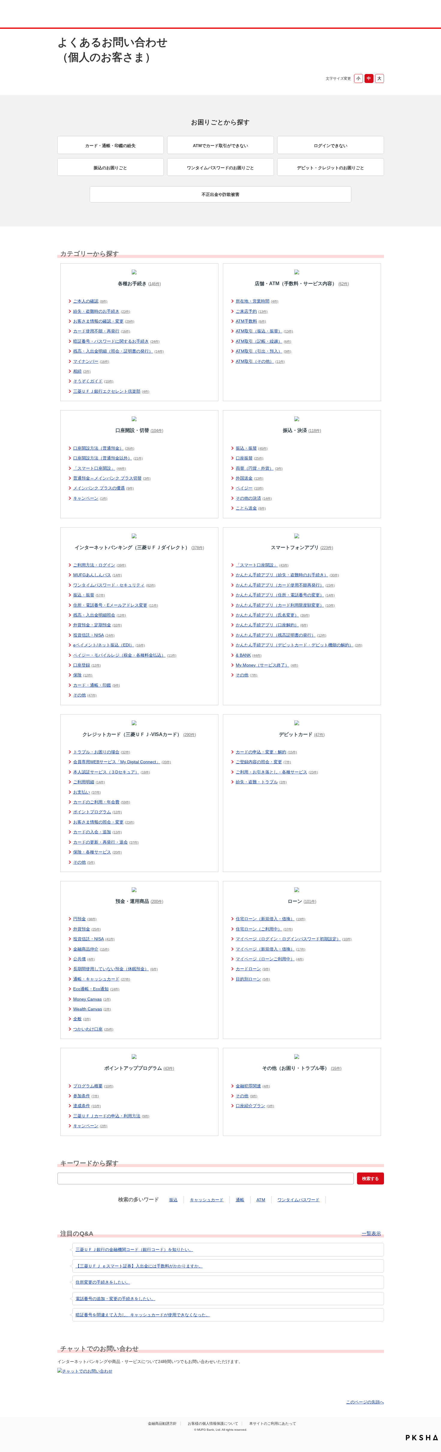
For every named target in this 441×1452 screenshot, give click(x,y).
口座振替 (249, 458)
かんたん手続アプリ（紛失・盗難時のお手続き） (287, 574)
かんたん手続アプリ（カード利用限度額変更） (285, 605)
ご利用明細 (89, 781)
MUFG (108, 14)
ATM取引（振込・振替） (264, 331)
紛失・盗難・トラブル (261, 781)
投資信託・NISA (94, 635)
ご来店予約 (252, 311)
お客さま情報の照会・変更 (103, 822)
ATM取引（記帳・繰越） (263, 341)
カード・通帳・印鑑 (96, 685)
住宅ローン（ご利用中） (264, 929)
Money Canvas (92, 999)
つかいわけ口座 (93, 1029)
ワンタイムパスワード (299, 1200)
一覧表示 (371, 1233)
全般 (82, 1018)
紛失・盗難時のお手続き (101, 311)
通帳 (240, 1200)
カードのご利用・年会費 (101, 802)
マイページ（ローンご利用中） (270, 959)
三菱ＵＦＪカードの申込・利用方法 (111, 1115)
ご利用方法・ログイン (99, 565)
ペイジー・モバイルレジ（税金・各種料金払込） (124, 655)
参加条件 (86, 1095)
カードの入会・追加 (97, 832)
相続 (82, 371)
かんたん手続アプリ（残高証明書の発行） (281, 635)
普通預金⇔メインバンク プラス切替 (112, 478)
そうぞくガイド (93, 381)
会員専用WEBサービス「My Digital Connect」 (122, 761)
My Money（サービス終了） (267, 665)
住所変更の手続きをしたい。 (103, 1282)
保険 (82, 675)
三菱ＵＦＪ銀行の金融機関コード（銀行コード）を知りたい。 (134, 1249)
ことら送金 (251, 508)
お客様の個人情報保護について (213, 1423)
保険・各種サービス (97, 852)
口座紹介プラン (255, 1105)
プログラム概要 (93, 1086)
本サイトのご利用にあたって (272, 1423)
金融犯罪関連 (253, 1086)
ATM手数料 (251, 321)
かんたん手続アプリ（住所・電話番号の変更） (285, 595)
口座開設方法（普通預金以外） (108, 458)
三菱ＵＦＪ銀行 (336, 15)
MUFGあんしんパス (97, 574)
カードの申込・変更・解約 (266, 752)
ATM (260, 1200)
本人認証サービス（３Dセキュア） (111, 772)
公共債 (84, 959)
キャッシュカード (207, 1200)
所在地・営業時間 (257, 301)
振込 (173, 1200)
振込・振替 (252, 448)
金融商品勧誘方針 (162, 1423)
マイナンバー (91, 361)
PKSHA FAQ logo (422, 1438)
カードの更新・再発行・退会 (106, 842)
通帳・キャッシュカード (101, 979)
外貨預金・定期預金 (97, 624)
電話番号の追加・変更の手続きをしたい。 (115, 1298)
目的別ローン (253, 979)
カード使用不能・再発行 (101, 331)
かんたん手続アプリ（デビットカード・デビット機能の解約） (299, 645)
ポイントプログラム (97, 811)
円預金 (85, 918)
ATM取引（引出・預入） (263, 351)
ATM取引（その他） (260, 361)
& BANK (249, 655)
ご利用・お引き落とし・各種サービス (277, 772)
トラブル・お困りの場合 (101, 752)
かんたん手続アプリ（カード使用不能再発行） (285, 585)
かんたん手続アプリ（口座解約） (272, 624)
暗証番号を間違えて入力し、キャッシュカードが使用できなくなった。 (143, 1314)
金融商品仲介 (91, 949)
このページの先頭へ (365, 1402)
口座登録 (87, 665)
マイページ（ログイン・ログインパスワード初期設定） (294, 938)
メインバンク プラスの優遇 (103, 488)
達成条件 (87, 1105)
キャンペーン (90, 498)
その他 (85, 695)
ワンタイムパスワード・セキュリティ (114, 585)
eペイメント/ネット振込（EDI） (109, 645)
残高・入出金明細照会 (99, 615)
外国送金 (249, 478)
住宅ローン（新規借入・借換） (270, 918)
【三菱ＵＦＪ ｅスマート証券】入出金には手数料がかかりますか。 (139, 1266)
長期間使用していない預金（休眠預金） (115, 968)
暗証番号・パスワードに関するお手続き (116, 341)
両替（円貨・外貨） (259, 468)
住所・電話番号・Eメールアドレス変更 (115, 605)
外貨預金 (87, 929)
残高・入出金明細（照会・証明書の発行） (118, 351)
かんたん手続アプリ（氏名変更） (273, 615)
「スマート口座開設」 (99, 468)
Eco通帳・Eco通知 (96, 988)
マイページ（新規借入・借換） (270, 949)
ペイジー (249, 488)
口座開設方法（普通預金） (103, 448)
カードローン (253, 968)
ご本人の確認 (90, 301)
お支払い (87, 792)
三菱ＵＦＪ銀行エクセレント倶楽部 (111, 391)
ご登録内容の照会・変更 (263, 761)
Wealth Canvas (92, 1009)
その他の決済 (254, 498)
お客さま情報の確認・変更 (103, 321)
